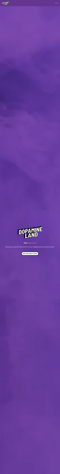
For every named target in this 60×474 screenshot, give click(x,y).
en (56, 3)
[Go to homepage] (5, 3)
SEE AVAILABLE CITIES (30, 253)
